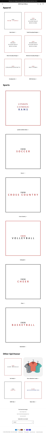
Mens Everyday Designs (12, 55)
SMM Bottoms (32, 79)
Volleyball (22, 260)
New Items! (12, 32)
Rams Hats (32, 401)
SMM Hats (12, 401)
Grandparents (12, 79)
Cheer (22, 303)
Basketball (22, 346)
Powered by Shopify (14, 431)
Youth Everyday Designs (32, 32)
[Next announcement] (44, 1)
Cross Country (22, 216)
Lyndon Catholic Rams (22, 129)
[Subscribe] (32, 422)
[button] (2, 4)
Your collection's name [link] (32, 378)
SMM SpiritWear (8, 431)
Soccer (22, 173)
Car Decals (12, 378)
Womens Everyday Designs (32, 55)
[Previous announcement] (2, 1)
